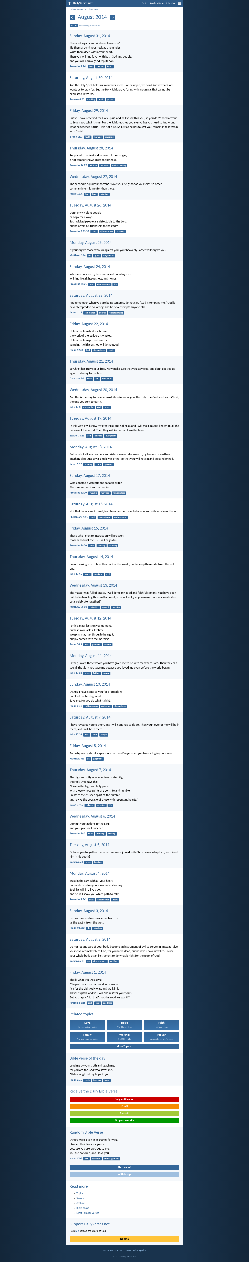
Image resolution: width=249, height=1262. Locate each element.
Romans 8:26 (77, 99)
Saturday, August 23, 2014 (91, 296)
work (111, 350)
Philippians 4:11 (79, 517)
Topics (144, 3)
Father (96, 673)
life (115, 284)
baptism (98, 862)
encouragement (111, 1159)
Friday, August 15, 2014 (89, 528)
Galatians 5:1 (77, 378)
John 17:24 (76, 673)
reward (100, 67)
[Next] (112, 17)
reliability (94, 607)
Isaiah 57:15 (76, 805)
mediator (98, 574)
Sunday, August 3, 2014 (89, 911)
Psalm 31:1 (76, 706)
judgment (97, 759)
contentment (120, 517)
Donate (124, 1239)
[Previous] (72, 17)
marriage (105, 493)
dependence (99, 350)
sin (89, 256)
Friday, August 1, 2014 (88, 973)
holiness (98, 436)
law (87, 194)
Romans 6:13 (77, 961)
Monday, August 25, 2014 (91, 243)
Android (124, 1113)
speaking (91, 100)
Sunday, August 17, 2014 (90, 476)
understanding (119, 166)
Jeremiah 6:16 (77, 1003)
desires (102, 313)
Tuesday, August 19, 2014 (90, 419)
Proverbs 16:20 (78, 545)
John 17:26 (76, 734)
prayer (110, 100)
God (88, 350)
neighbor (104, 194)
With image (124, 1174)
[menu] (179, 5)
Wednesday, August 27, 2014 (93, 177)
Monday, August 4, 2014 (90, 874)
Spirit (101, 100)
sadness (107, 645)
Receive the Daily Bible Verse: (94, 1091)
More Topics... (125, 1046)
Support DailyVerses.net (90, 1224)
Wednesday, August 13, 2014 (93, 586)
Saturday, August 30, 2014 (91, 78)
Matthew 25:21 (78, 607)
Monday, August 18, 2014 (91, 447)
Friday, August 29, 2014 (89, 111)
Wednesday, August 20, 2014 (93, 390)
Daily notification (124, 1099)
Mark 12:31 (76, 194)
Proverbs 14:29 (78, 165)
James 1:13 (76, 312)
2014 (95, 9)
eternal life (88, 407)
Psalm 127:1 (76, 350)
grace (97, 256)
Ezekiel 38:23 (77, 435)
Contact (127, 1250)
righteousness (106, 231)
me (77, 1231)
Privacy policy (139, 1250)
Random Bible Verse (86, 1133)
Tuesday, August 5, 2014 (89, 845)
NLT (72, 26)
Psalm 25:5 (76, 1080)
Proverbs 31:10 (78, 492)
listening (113, 546)
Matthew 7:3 (77, 758)
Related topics (81, 1014)
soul (97, 1003)
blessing (101, 546)
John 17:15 (76, 574)
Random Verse (156, 3)
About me (108, 1250)
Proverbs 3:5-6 (78, 899)
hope (107, 1080)
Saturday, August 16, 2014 (91, 504)
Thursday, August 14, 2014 (91, 557)
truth (87, 137)
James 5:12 (76, 464)
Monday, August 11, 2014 (91, 656)
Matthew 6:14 (78, 255)
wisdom (93, 166)
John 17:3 (75, 407)
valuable (93, 493)
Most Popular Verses (87, 1213)
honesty (88, 464)
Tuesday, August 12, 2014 (90, 618)
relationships (119, 493)
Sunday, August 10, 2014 (90, 685)
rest (90, 1003)
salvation (101, 805)
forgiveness (108, 256)
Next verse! (124, 1167)
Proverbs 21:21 (78, 284)
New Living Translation (89, 26)
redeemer (107, 379)
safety (87, 574)
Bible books (82, 1208)
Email (124, 1106)
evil (108, 574)
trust (94, 231)
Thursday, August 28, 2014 (91, 148)
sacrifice (113, 961)
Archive (88, 9)
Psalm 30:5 (76, 644)
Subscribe (170, 3)
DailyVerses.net (76, 9)
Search (80, 1198)
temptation (90, 313)
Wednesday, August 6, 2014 (92, 817)
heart (109, 67)
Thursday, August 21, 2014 (91, 362)
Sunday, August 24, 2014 (90, 267)
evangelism (111, 436)
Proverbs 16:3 (77, 833)
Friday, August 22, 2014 (89, 324)
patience (105, 166)
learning (97, 137)
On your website (124, 1120)
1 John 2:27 (76, 137)
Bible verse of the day (87, 1059)
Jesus (89, 379)
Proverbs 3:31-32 (79, 231)
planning (120, 231)
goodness (107, 1003)
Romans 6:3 (76, 862)
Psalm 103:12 (77, 928)
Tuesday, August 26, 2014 (90, 205)
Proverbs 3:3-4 (78, 66)
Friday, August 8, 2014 (88, 746)
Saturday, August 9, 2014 (90, 717)
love (91, 67)
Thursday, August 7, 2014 (90, 770)
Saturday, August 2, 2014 (90, 940)
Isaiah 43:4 (76, 1158)
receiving (109, 137)
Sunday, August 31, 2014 (90, 36)
